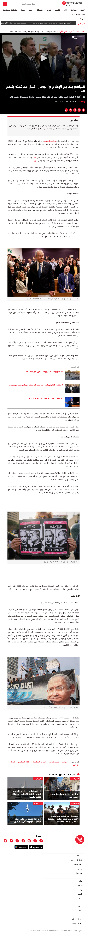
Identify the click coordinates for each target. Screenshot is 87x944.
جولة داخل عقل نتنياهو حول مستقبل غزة (46, 398)
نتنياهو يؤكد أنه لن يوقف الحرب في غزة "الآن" (43, 371)
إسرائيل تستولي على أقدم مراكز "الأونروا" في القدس (27, 820)
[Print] (66, 110)
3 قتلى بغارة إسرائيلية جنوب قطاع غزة (64, 795)
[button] (43, 58)
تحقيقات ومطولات (9, 10)
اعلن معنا (79, 873)
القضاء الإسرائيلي (24, 762)
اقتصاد (57, 10)
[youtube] (23, 840)
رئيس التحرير (78, 864)
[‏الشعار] (78, 37)
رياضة (30, 10)
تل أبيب (75, 765)
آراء (65, 10)
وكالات (82, 101)
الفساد (13, 762)
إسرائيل (65, 762)
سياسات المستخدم (76, 856)
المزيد (82, 18)
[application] (43, 58)
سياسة (74, 10)
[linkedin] (17, 840)
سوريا (35, 160)
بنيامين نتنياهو (50, 141)
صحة (23, 10)
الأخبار (82, 10)
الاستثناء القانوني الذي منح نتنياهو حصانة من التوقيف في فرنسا (36, 385)
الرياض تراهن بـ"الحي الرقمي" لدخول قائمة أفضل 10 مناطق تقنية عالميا (26, 794)
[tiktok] (11, 840)
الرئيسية (80, 31)
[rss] (5, 840)
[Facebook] (41, 840)
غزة (35, 157)
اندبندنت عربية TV (78, 14)
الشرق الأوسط (63, 31)
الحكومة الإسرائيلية (39, 762)
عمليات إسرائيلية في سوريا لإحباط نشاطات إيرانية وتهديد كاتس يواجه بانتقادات (63, 819)
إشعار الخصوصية (76, 860)
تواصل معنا (78, 869)
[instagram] (29, 840)
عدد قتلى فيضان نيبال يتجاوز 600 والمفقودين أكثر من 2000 (20, 23)
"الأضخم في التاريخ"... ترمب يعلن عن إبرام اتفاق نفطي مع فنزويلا (64, 23)
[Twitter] (35, 840)
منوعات (40, 10)
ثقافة (48, 10)
